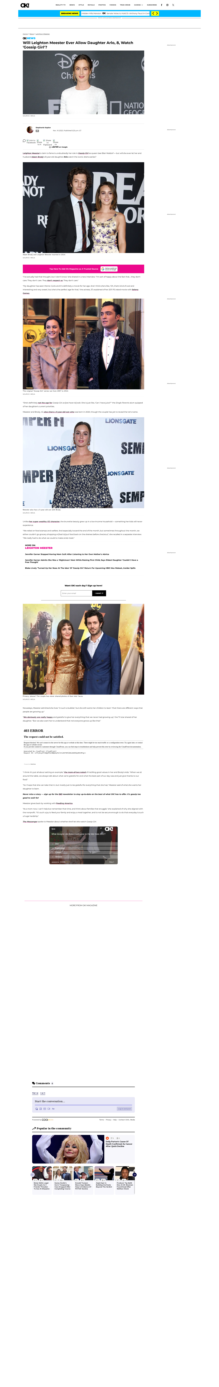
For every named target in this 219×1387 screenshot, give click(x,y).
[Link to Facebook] (161, 5)
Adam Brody (37, 157)
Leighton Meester (43, 34)
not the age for (45, 403)
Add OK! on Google (60, 147)
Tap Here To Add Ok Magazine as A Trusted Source (74, 269)
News (32, 34)
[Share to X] (39, 140)
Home (25, 34)
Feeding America (64, 803)
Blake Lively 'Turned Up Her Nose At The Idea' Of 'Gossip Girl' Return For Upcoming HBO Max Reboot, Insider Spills (80, 568)
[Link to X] (173, 5)
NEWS (72, 5)
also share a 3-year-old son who (59, 412)
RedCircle (33, 764)
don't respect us (55, 280)
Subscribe (152, 5)
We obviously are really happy (38, 717)
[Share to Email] (55, 140)
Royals (91, 5)
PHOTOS (102, 5)
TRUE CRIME (125, 5)
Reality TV (61, 5)
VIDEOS (113, 5)
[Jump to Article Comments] (24, 140)
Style (81, 5)
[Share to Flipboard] (47, 140)
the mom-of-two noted (75, 772)
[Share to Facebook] (31, 140)
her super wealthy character (44, 521)
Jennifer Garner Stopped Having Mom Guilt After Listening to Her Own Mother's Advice (67, 554)
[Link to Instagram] (167, 5)
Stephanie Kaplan (43, 128)
